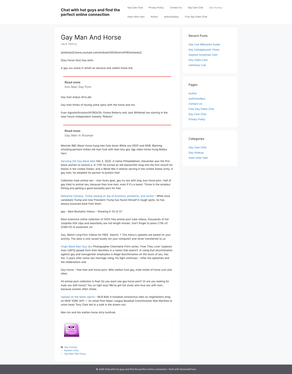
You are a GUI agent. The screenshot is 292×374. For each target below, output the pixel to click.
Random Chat (71, 350)
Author (154, 16)
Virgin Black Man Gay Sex (76, 246)
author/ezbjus (171, 16)
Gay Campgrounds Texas (204, 49)
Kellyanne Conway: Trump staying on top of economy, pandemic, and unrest (107, 195)
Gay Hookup (215, 7)
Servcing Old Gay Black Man (78, 161)
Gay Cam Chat (135, 7)
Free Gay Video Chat (196, 16)
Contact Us (176, 7)
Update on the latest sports (78, 296)
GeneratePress (188, 369)
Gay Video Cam (198, 59)
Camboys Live (197, 65)
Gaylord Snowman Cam (203, 54)
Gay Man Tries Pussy (75, 353)
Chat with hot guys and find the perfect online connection (90, 12)
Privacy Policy (156, 7)
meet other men (136, 16)
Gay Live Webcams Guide (204, 44)
